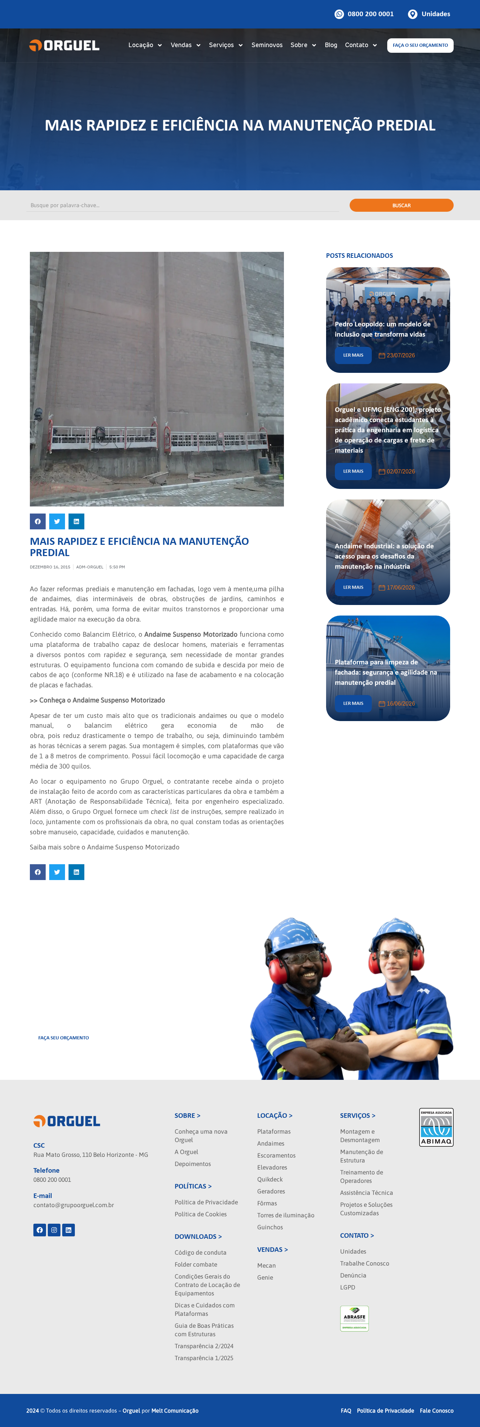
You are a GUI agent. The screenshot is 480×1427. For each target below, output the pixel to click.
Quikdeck (270, 1179)
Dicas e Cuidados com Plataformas (205, 1309)
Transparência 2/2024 (204, 1346)
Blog (331, 45)
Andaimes (270, 1143)
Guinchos (270, 1227)
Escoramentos (276, 1155)
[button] (38, 521)
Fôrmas (267, 1203)
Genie (265, 1277)
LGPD (347, 1287)
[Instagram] (54, 1230)
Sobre (299, 45)
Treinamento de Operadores (361, 1176)
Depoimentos (193, 1163)
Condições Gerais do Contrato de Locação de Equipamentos (207, 1285)
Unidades (353, 1251)
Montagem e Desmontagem (360, 1135)
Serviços (221, 45)
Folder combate (196, 1264)
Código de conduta (201, 1252)
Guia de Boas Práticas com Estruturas (204, 1330)
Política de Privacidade (206, 1202)
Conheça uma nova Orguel (201, 1135)
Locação (140, 45)
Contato (356, 45)
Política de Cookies (201, 1214)
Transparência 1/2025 (204, 1358)
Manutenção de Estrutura (361, 1156)
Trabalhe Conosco (364, 1263)
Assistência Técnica (366, 1192)
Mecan (266, 1265)
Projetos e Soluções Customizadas (366, 1209)
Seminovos (267, 45)
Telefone (46, 1170)
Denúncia (353, 1275)
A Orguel (186, 1151)
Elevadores (272, 1167)
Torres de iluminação (285, 1215)
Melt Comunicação (175, 1410)
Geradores (271, 1191)
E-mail (42, 1196)
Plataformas (274, 1131)
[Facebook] (39, 1230)
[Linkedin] (68, 1230)
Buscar (402, 205)
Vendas (181, 45)
